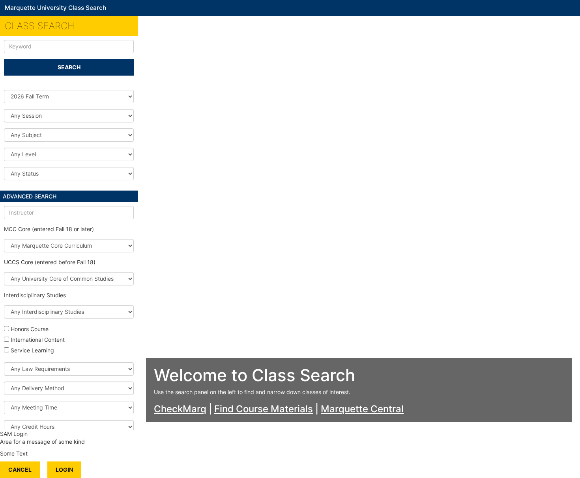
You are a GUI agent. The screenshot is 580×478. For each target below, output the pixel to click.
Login (64, 469)
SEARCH (69, 67)
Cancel (20, 469)
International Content (38, 339)
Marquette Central (362, 409)
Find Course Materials (263, 409)
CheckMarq (180, 409)
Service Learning (32, 350)
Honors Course (30, 329)
